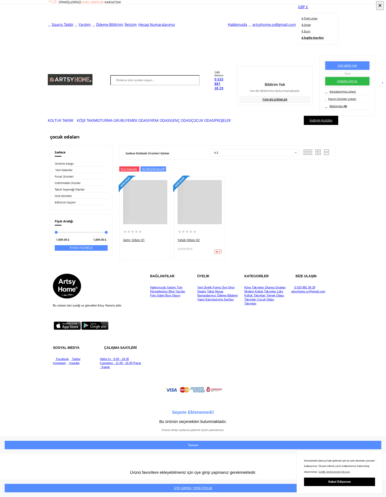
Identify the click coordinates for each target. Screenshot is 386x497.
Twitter (75, 359)
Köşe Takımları (254, 287)
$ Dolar (306, 25)
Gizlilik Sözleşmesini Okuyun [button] (334, 471)
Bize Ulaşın (172, 295)
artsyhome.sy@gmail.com (274, 24)
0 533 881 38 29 (218, 83)
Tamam (193, 445)
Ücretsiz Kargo (64, 164)
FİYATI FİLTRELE (81, 248)
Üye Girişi (228, 287)
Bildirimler (338, 106)
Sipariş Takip (205, 291)
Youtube (74, 363)
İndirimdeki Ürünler (68, 183)
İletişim (131, 24)
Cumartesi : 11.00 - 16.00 (116, 363)
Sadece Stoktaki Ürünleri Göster (148, 153)
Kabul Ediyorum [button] (339, 481)
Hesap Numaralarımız (156, 24)
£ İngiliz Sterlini (313, 38)
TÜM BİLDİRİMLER (274, 99)
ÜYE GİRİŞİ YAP (347, 66)
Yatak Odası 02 (189, 240)
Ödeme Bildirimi (109, 24)
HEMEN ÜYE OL (347, 81)
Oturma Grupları (275, 287)
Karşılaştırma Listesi (342, 91)
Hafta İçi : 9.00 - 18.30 (114, 359)
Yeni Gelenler (64, 170)
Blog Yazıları (176, 291)
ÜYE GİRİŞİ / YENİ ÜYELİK (193, 488)
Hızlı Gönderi (63, 196)
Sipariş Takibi (62, 24)
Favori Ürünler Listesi (342, 99)
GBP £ (303, 6)
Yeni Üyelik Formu (209, 287)
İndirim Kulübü (321, 120)
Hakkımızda (237, 24)
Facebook (62, 359)
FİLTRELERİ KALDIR (153, 169)
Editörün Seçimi (65, 202)
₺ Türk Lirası (309, 18)
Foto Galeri (157, 295)
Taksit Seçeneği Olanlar (70, 189)
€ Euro (306, 31)
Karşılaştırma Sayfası (219, 299)
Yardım (85, 24)
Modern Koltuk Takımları (260, 291)
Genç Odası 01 (134, 240)
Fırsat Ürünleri (64, 176)
